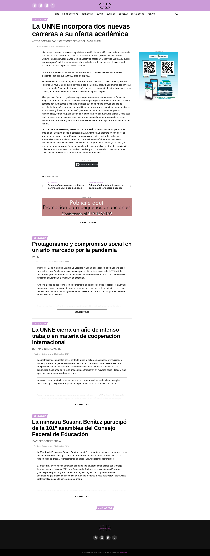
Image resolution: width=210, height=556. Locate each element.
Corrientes (87, 14)
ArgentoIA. (124, 552)
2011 (57, 177)
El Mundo (111, 14)
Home (56, 14)
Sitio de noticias (70, 14)
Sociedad (123, 14)
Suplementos (137, 14)
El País (100, 14)
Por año (152, 14)
